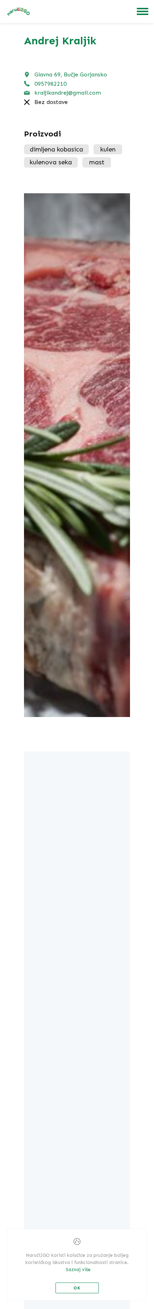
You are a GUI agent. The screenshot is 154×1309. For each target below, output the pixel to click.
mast (97, 162)
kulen (108, 149)
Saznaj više (78, 1269)
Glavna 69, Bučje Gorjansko (70, 74)
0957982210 (50, 83)
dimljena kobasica (56, 149)
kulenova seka (51, 162)
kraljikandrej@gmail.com (67, 92)
